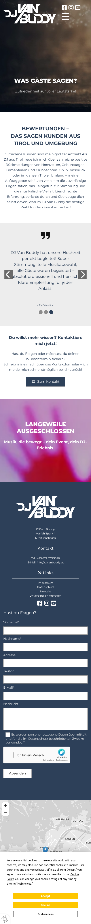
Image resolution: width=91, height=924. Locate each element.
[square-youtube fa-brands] (78, 8)
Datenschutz (45, 587)
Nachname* (12, 639)
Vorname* (11, 622)
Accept (45, 896)
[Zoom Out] (5, 812)
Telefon (8, 671)
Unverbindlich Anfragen (45, 595)
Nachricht (11, 704)
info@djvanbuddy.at (50, 562)
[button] (75, 16)
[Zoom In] (5, 805)
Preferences (46, 914)
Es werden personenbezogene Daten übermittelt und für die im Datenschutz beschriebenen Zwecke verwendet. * (46, 738)
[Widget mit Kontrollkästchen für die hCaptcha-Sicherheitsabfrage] (36, 755)
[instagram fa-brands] (71, 8)
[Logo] (29, 13)
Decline (45, 905)
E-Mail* (8, 688)
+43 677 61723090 (48, 558)
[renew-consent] (5, 919)
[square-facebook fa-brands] (64, 8)
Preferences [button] (24, 883)
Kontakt (45, 591)
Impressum (45, 582)
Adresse (9, 655)
